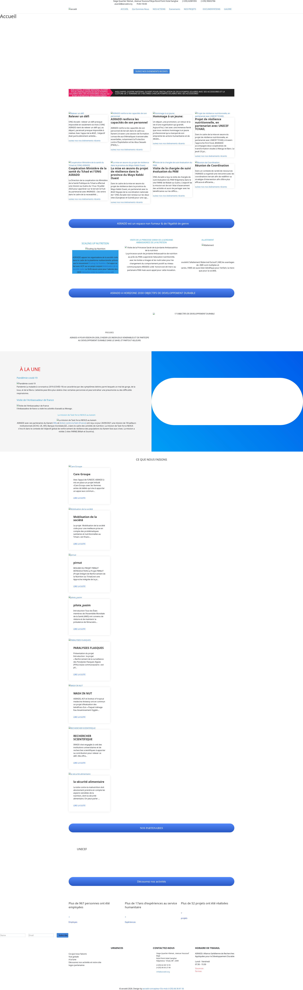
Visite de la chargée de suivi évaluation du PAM (172, 169)
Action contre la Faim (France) (73, 423)
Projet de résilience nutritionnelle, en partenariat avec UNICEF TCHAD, (212, 124)
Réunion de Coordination (212, 165)
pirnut (77, 563)
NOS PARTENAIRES (151, 828)
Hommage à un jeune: (168, 116)
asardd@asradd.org (123, 4)
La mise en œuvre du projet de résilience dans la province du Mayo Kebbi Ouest (129, 173)
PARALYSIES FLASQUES (88, 648)
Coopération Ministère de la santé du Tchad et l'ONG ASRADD (88, 171)
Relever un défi (79, 116)
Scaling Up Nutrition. (97, 263)
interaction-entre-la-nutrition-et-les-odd (98, 272)
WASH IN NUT (82, 693)
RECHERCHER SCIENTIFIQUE (82, 737)
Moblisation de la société (85, 518)
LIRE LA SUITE (79, 498)
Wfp (55, 423)
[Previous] (155, 314)
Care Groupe (81, 474)
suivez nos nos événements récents (84, 140)
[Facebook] (69, 2)
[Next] (232, 314)
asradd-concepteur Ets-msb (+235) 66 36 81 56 (163, 988)
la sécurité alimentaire (88, 782)
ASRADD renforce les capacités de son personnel (129, 120)
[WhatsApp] (78, 2)
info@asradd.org (163, 972)
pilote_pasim (82, 605)
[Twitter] (73, 2)
